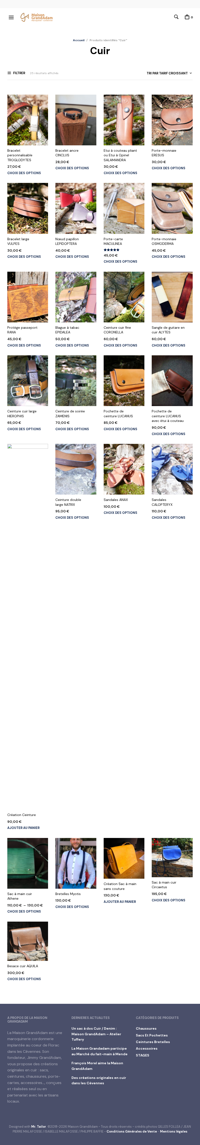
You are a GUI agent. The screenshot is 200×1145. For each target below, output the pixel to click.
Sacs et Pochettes (152, 1035)
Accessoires (147, 1048)
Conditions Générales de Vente (132, 1131)
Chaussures (146, 1028)
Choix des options (24, 173)
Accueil (78, 40)
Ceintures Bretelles (153, 1042)
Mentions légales (173, 1131)
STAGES (142, 1055)
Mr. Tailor (38, 1127)
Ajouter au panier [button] (23, 827)
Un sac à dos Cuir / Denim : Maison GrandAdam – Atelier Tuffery (96, 1034)
